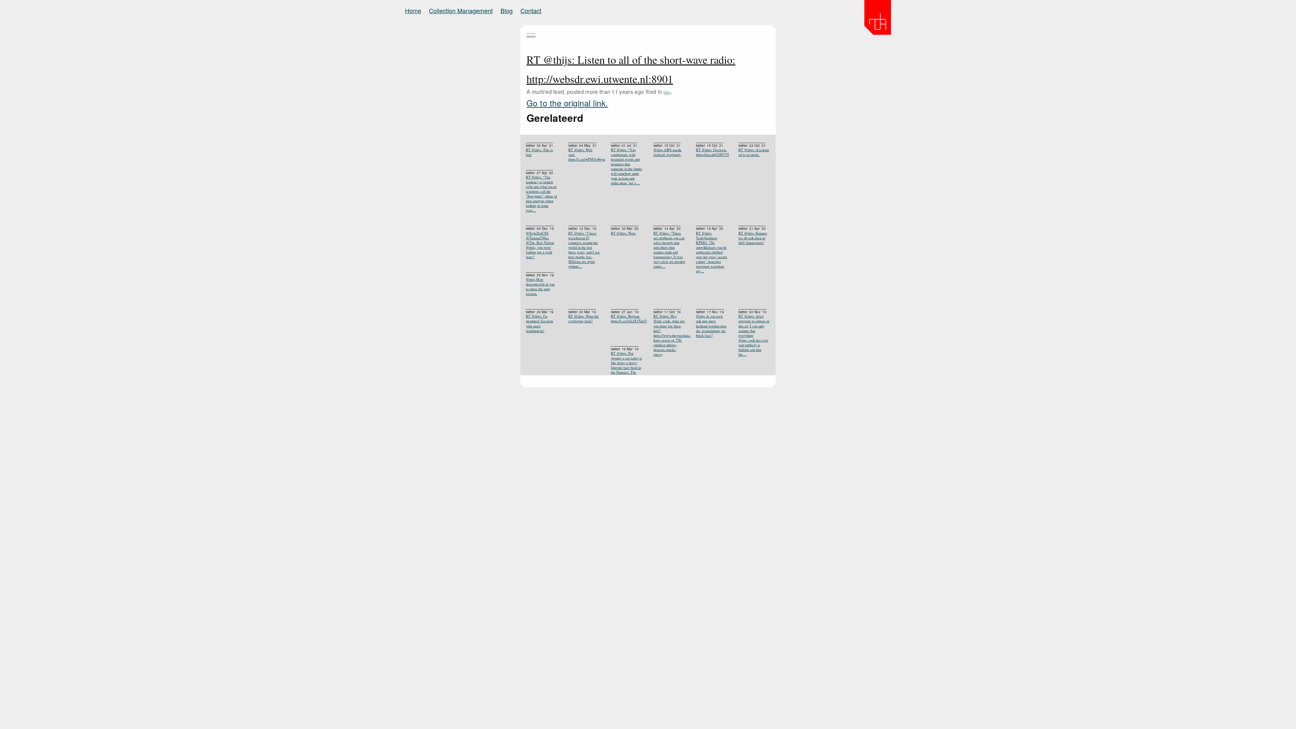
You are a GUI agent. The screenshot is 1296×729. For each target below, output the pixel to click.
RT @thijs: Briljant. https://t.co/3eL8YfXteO (627, 318)
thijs (667, 92)
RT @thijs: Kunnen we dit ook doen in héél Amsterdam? (752, 238)
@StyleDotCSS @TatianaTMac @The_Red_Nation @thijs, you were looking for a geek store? (540, 245)
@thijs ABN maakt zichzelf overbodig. (667, 152)
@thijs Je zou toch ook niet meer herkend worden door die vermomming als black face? (711, 326)
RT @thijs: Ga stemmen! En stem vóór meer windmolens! (539, 323)
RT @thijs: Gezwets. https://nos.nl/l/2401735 (712, 152)
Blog (507, 10)
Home (413, 10)
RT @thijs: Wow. (623, 233)
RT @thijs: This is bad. (539, 152)
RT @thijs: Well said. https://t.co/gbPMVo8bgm (584, 154)
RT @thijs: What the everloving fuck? (583, 318)
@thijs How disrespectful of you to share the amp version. (540, 286)
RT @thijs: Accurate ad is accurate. (753, 152)
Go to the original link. (567, 103)
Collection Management (461, 10)
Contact (530, 10)
